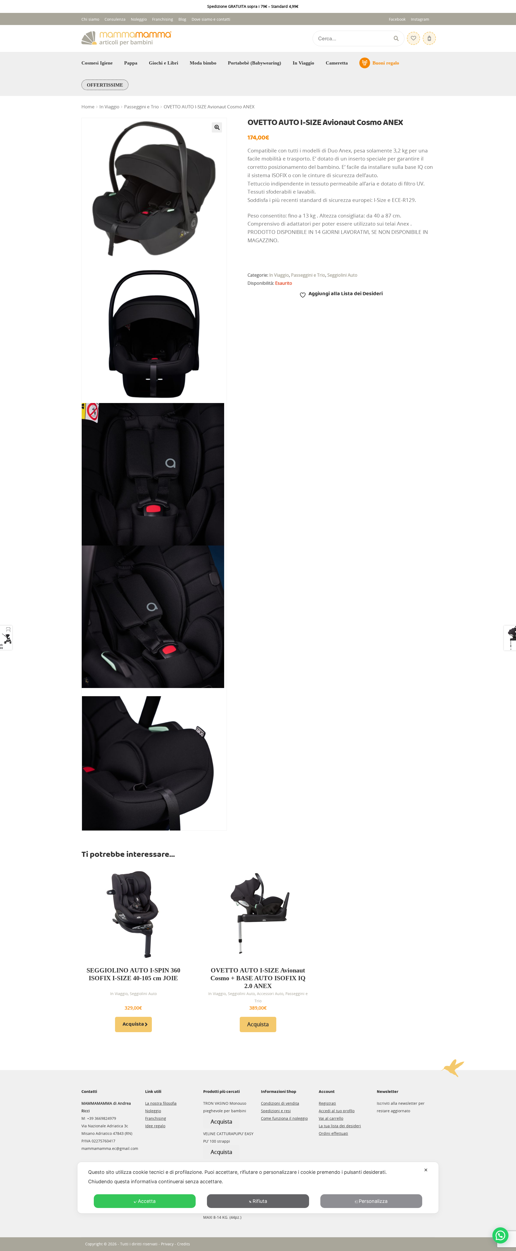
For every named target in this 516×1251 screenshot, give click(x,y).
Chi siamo (90, 19)
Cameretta (337, 62)
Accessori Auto (270, 993)
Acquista (133, 1024)
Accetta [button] (147, 1201)
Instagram (420, 19)
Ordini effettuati (333, 1133)
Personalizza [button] (373, 1201)
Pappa (130, 62)
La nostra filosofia (161, 1103)
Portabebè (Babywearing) (254, 62)
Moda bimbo (203, 62)
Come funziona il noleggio (284, 1118)
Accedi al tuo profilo (336, 1110)
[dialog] (258, 1187)
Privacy (167, 1243)
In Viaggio (303, 62)
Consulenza (115, 19)
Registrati (327, 1103)
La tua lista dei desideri (340, 1125)
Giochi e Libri (163, 62)
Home (88, 107)
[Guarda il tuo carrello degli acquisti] (428, 36)
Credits (183, 1243)
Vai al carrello (331, 1118)
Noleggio (139, 19)
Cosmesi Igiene (97, 62)
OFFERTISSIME (105, 85)
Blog (182, 19)
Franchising (162, 19)
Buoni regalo (385, 63)
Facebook (397, 19)
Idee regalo (155, 1125)
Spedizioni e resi (276, 1110)
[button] (217, 127)
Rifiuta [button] (260, 1201)
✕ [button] (426, 1170)
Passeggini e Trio (141, 107)
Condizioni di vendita (280, 1103)
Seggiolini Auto (342, 275)
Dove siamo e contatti (211, 19)
